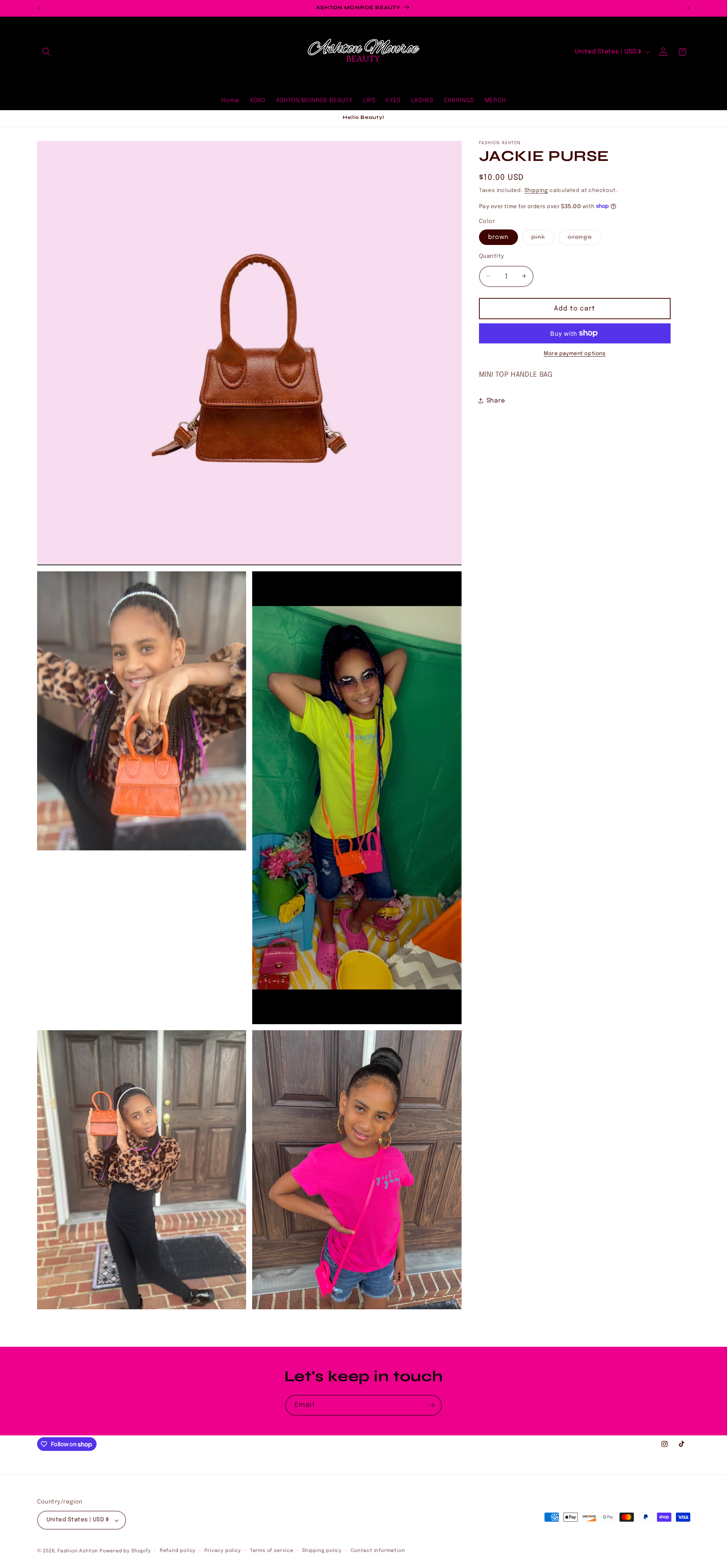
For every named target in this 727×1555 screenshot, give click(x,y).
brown (498, 237)
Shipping (536, 190)
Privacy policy (222, 1550)
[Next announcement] (688, 8)
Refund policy (178, 1550)
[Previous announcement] (38, 8)
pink (542, 239)
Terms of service (271, 1550)
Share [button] (496, 401)
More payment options (575, 353)
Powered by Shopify (125, 1551)
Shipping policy (322, 1550)
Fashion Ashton (78, 1551)
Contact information (378, 1550)
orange (584, 239)
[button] (46, 52)
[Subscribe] (431, 1405)
